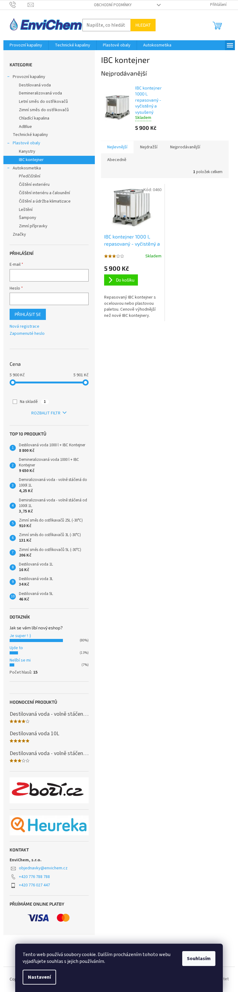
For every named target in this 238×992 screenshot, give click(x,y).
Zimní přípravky (33, 226)
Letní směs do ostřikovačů (43, 101)
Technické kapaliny (30, 135)
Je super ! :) (20, 636)
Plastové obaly (26, 143)
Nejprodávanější (185, 147)
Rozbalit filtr (45, 413)
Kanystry (27, 151)
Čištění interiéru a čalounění (44, 193)
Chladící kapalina (34, 118)
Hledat (143, 25)
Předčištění (29, 176)
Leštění (26, 210)
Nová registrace (24, 327)
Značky (19, 234)
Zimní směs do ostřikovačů (44, 110)
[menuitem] (25, 45)
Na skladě (33, 402)
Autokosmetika (27, 168)
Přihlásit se (28, 314)
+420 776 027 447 (34, 885)
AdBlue (25, 127)
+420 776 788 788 (34, 877)
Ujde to (16, 648)
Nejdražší (148, 147)
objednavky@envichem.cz (43, 868)
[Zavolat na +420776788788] (19, 4)
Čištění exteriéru (34, 184)
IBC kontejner (31, 160)
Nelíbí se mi (20, 660)
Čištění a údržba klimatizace (45, 201)
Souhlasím (199, 958)
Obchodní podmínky (113, 5)
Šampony (27, 218)
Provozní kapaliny (29, 77)
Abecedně (116, 160)
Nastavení (39, 977)
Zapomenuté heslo (27, 334)
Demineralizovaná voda (40, 93)
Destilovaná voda (35, 85)
